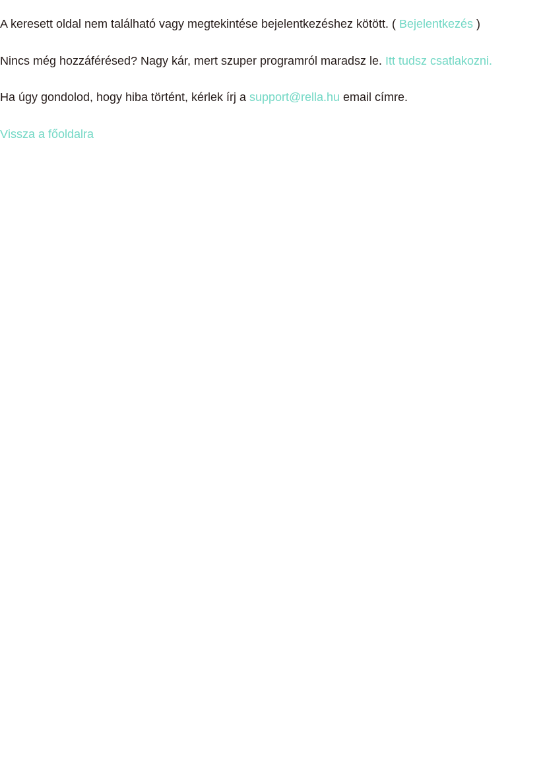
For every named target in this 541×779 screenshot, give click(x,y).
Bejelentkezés (436, 23)
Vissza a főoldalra (47, 134)
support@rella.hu (294, 97)
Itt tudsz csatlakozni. (438, 60)
